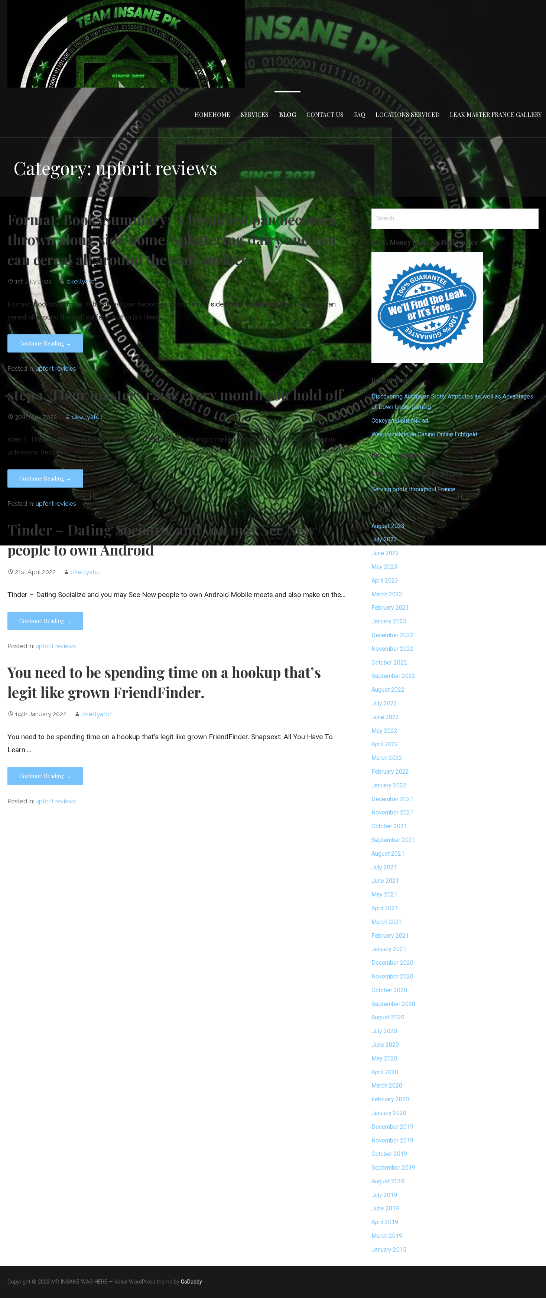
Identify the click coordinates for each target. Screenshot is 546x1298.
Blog (287, 114)
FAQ (359, 114)
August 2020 (387, 1017)
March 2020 (386, 1085)
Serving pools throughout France (413, 489)
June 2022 (385, 717)
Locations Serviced (407, 114)
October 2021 (389, 826)
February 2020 (390, 1099)
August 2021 (387, 853)
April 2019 (384, 1222)
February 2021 (390, 935)
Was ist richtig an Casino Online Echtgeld (424, 434)
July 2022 (384, 703)
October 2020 (389, 990)
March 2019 (386, 1235)
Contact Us (325, 114)
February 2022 (390, 771)
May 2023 (384, 566)
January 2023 (388, 621)
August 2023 (387, 526)
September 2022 (393, 675)
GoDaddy (191, 1282)
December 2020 (392, 962)
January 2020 (388, 1113)
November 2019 (392, 1140)
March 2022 (386, 757)
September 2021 (393, 839)
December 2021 (392, 799)
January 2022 (388, 785)
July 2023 (384, 539)
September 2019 (393, 1167)
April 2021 (384, 908)
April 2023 (384, 580)
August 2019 (387, 1181)
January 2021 (388, 949)
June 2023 (385, 553)
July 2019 (384, 1195)
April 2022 (384, 744)
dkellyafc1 (81, 281)
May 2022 (384, 730)
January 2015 (388, 1249)
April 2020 (384, 1072)
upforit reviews (56, 368)
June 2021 (385, 880)
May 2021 (384, 894)
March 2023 (386, 594)
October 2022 (389, 662)
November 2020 (392, 976)
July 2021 (384, 867)
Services (255, 114)
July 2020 (384, 1031)
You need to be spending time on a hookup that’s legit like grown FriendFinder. (164, 682)
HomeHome (212, 114)
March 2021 (386, 921)
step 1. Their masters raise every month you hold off (175, 394)
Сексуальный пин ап (399, 420)
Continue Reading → (45, 343)
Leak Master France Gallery (496, 114)
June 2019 (385, 1208)
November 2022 (392, 648)
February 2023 (390, 607)
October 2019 (389, 1153)
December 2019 (392, 1126)
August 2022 (387, 689)
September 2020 (393, 1003)
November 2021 (392, 812)
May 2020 (384, 1058)
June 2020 (385, 1044)
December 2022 (392, 635)
